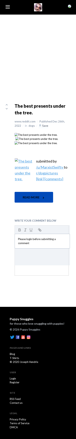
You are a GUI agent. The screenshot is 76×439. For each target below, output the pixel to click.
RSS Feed (15, 399)
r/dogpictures (47, 173)
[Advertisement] (38, 54)
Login (13, 378)
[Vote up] (7, 105)
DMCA (14, 427)
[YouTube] (23, 337)
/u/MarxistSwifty (50, 167)
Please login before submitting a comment (37, 241)
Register (14, 382)
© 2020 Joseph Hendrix (24, 362)
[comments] (53, 179)
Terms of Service (19, 423)
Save (45, 125)
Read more (31, 197)
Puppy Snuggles (21, 319)
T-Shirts (14, 358)
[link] (40, 179)
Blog (12, 354)
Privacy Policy (18, 419)
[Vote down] (7, 109)
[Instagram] (28, 337)
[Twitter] (12, 337)
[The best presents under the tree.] (36, 134)
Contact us (16, 402)
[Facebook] (17, 337)
